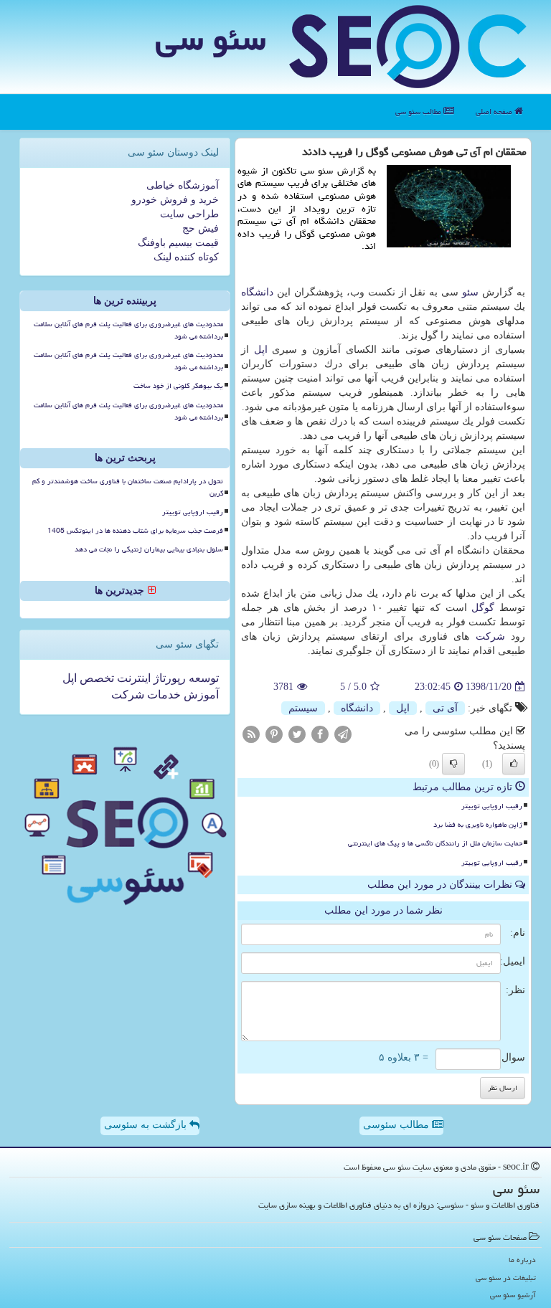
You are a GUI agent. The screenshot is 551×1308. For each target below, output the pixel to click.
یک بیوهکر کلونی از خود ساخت (178, 386)
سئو (470, 292)
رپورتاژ (168, 678)
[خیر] (453, 763)
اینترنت (132, 678)
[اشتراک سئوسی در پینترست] (274, 733)
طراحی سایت (189, 214)
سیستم (303, 708)
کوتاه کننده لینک (186, 257)
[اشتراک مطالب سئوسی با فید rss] (251, 733)
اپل (261, 349)
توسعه (202, 678)
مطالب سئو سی (419, 111)
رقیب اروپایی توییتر (491, 806)
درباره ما (522, 1259)
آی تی (445, 708)
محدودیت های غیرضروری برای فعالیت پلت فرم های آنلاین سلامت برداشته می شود (128, 330)
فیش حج (200, 228)
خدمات (162, 694)
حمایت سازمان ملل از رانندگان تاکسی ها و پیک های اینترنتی (435, 843)
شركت (490, 636)
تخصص (95, 678)
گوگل (482, 607)
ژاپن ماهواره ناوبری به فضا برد (477, 825)
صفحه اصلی (495, 111)
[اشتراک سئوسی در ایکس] (297, 733)
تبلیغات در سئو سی (506, 1277)
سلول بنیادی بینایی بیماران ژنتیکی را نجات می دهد (149, 549)
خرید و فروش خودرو (175, 199)
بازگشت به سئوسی (146, 1124)
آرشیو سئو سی (513, 1294)
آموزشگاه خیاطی (182, 185)
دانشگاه (257, 292)
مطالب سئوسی (397, 1124)
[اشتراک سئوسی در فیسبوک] (320, 733)
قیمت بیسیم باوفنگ (178, 242)
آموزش (200, 694)
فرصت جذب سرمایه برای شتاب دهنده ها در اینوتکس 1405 (135, 530)
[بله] (513, 763)
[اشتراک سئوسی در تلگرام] (343, 733)
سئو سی (210, 39)
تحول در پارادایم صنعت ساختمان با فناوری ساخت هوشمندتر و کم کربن (127, 487)
